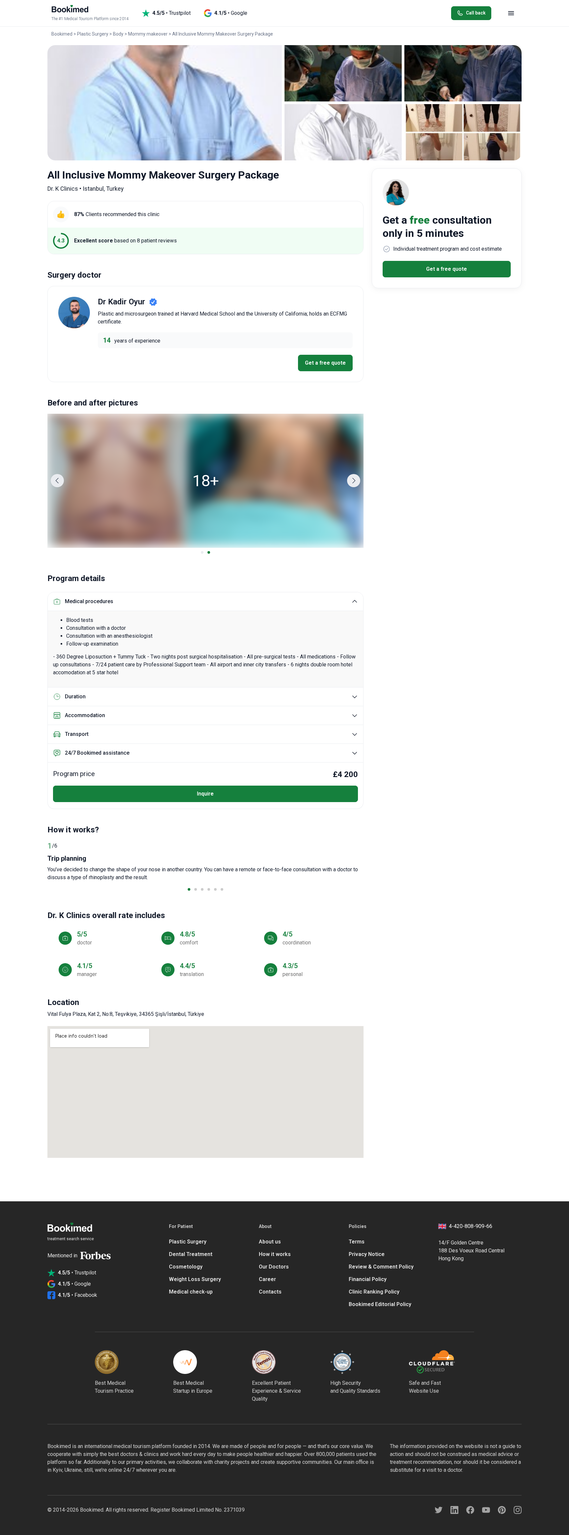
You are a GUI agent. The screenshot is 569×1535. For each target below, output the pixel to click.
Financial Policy (368, 1279)
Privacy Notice (367, 1254)
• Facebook (77, 1295)
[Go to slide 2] (208, 552)
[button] (57, 480)
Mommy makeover (148, 34)
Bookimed (61, 34)
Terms (357, 1242)
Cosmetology (186, 1267)
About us (270, 1242)
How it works (275, 1254)
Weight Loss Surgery (195, 1279)
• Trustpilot (171, 13)
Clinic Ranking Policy (374, 1292)
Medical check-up (191, 1292)
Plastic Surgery (92, 34)
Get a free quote (325, 363)
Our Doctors (274, 1267)
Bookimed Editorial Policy (380, 1304)
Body (118, 34)
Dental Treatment (190, 1254)
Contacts (270, 1292)
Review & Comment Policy (381, 1267)
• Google (230, 13)
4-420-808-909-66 (470, 1226)
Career (267, 1279)
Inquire (205, 794)
